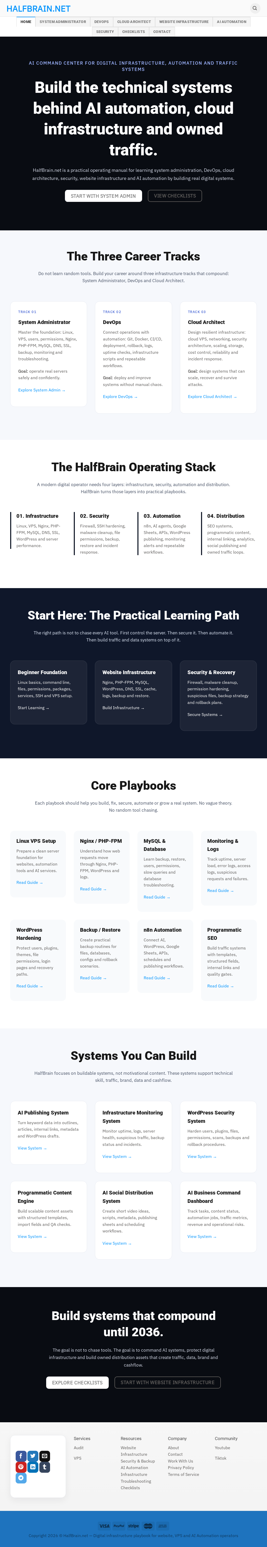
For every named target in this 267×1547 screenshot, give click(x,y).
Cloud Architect (134, 22)
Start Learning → (34, 707)
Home (26, 22)
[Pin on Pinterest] (21, 1467)
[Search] (255, 8)
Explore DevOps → (120, 396)
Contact (162, 32)
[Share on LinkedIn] (32, 1467)
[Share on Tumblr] (44, 1467)
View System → (32, 1148)
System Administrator (63, 22)
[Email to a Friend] (44, 1456)
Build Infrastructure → (123, 707)
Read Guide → (29, 882)
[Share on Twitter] (32, 1456)
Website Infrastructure (184, 22)
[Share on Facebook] (21, 1456)
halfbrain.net (31, 8)
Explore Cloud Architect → (212, 396)
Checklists (133, 32)
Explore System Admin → (42, 390)
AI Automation (231, 22)
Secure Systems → (205, 714)
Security (105, 32)
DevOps (101, 22)
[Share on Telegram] (21, 1478)
